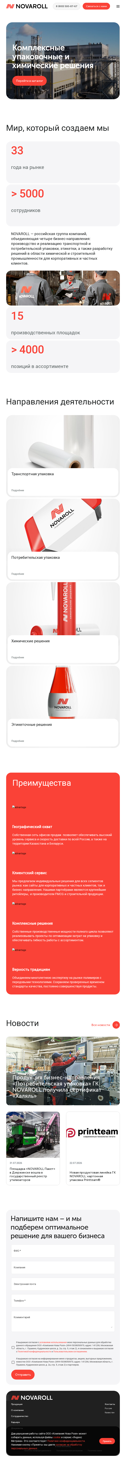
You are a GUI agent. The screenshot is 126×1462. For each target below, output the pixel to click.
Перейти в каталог (29, 81)
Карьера (15, 1422)
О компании (17, 1410)
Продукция (16, 1404)
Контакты (110, 1404)
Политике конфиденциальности (66, 1441)
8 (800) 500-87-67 (66, 6)
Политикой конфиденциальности (34, 1351)
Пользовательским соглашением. (70, 1351)
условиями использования (53, 1342)
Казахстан (109, 1413)
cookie (57, 1437)
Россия (108, 1408)
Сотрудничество (19, 1416)
